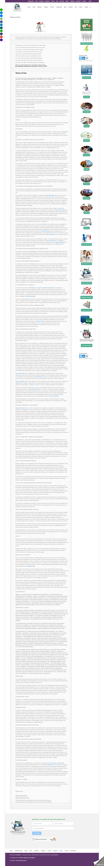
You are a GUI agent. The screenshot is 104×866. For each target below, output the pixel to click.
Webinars (86, 228)
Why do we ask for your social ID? (86, 60)
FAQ (76, 7)
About (34, 7)
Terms (61, 850)
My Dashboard (86, 77)
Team (31, 850)
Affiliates (46, 7)
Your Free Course (86, 244)
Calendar (70, 7)
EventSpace (78, 1)
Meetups (67, 1)
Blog (65, 7)
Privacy (66, 850)
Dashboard (41, 1)
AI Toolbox (86, 97)
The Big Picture (87, 345)
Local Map (86, 140)
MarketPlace (47, 1)
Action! (36, 1)
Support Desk (31, 566)
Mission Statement (86, 283)
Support (86, 7)
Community (61, 1)
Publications (59, 7)
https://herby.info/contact (22, 798)
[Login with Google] (86, 58)
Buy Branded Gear (86, 263)
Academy (84, 1)
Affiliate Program (86, 297)
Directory (53, 1)
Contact (80, 7)
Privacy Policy (40, 321)
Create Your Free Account (86, 43)
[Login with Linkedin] (83, 58)
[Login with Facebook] (80, 58)
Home (29, 7)
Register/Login (31, 1)
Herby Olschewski (49, 195)
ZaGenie (18, 854)
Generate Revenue (86, 310)
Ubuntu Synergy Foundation (27, 857)
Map (57, 1)
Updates (43, 850)
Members (39, 7)
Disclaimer (65, 131)
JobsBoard (72, 1)
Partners (52, 7)
